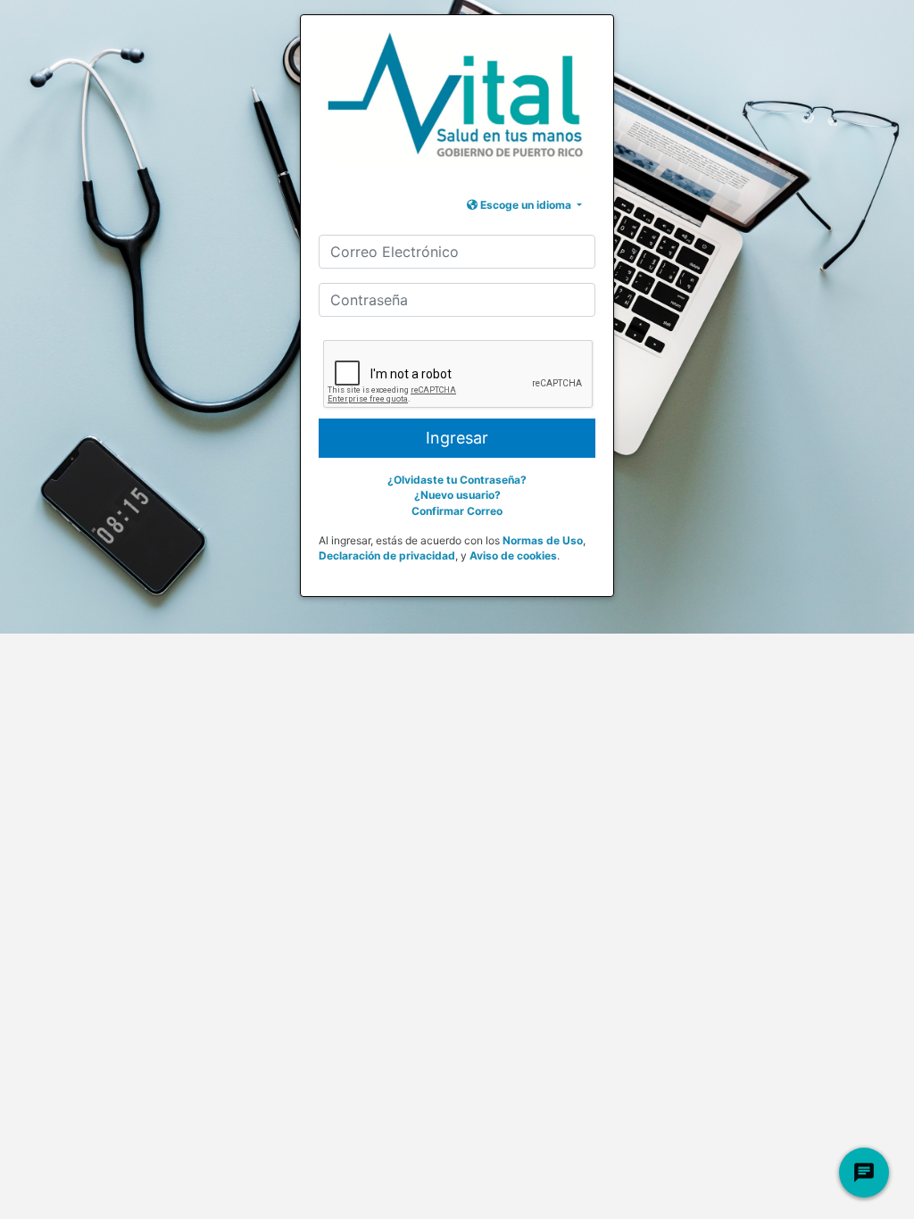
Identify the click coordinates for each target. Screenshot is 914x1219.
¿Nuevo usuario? (457, 495)
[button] (524, 204)
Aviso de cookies (513, 555)
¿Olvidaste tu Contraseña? (457, 479)
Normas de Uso (543, 540)
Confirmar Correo (457, 511)
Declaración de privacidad (387, 555)
